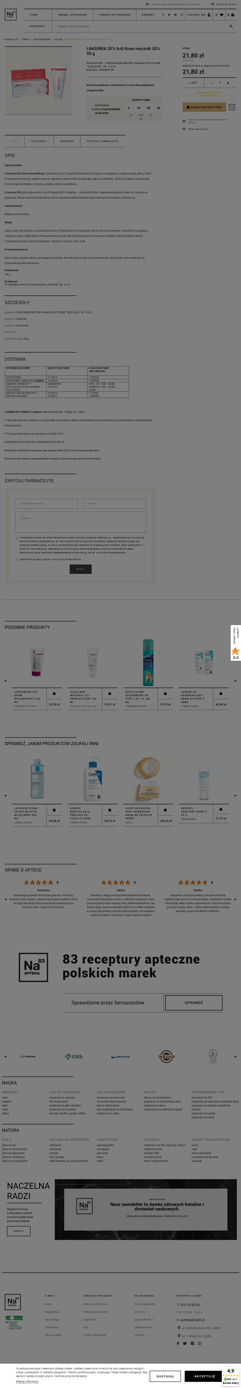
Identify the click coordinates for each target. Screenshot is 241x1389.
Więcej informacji (27, 1381)
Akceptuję (204, 1376)
